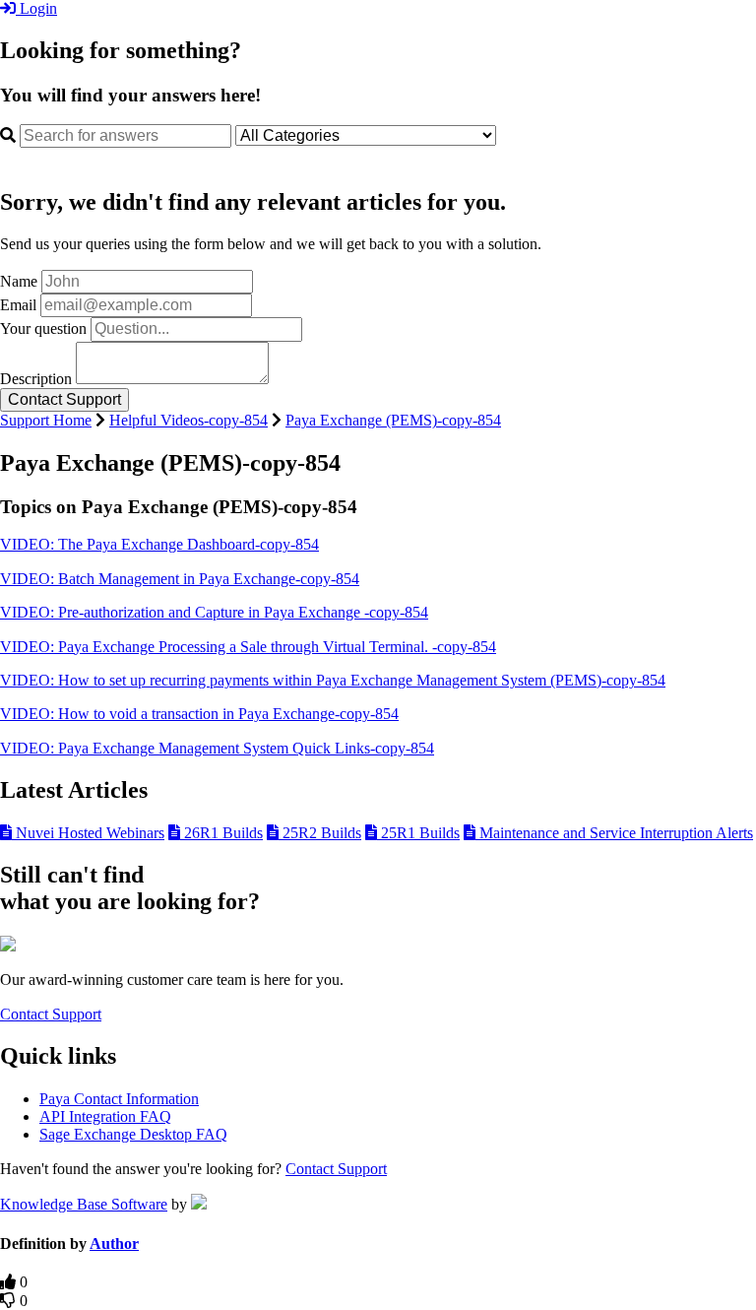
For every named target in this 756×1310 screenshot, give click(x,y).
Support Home (46, 420)
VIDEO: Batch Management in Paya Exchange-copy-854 (179, 578)
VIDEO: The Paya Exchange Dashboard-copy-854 (159, 544)
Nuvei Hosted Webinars (88, 832)
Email (18, 304)
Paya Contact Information (119, 1098)
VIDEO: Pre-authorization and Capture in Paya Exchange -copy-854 (214, 612)
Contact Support (50, 1014)
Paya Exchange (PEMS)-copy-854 (393, 420)
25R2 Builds (320, 832)
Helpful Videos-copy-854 (188, 420)
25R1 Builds (418, 832)
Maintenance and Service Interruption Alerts (614, 832)
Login (36, 8)
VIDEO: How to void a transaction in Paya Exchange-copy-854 (199, 713)
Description (36, 378)
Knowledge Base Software (83, 1204)
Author (114, 1243)
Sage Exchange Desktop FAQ (133, 1134)
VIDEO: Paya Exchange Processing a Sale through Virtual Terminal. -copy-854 (248, 646)
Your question (43, 328)
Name (18, 281)
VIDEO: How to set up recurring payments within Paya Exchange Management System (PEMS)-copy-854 (332, 680)
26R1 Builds (221, 832)
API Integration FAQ (105, 1116)
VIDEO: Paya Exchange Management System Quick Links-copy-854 (217, 748)
